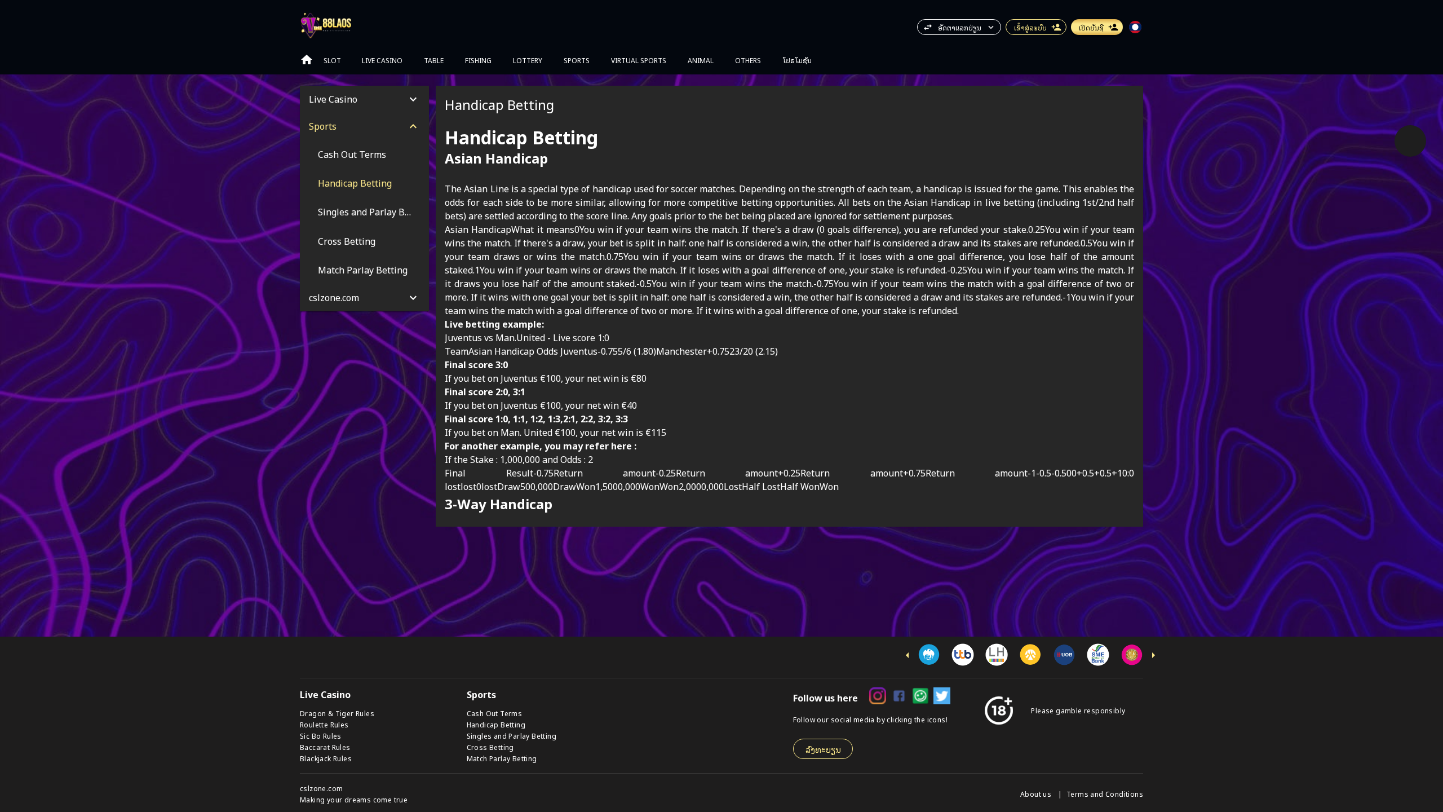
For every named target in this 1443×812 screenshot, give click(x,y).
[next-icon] (1153, 655)
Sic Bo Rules (321, 735)
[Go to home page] (306, 60)
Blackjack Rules (326, 758)
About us (1037, 793)
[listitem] (364, 154)
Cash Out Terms (495, 713)
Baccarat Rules (325, 747)
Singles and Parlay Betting (511, 735)
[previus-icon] (907, 655)
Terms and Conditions (1104, 793)
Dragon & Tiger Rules (337, 713)
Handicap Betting (496, 724)
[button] (959, 27)
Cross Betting (490, 747)
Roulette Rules (324, 724)
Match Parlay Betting (502, 758)
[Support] (1410, 141)
